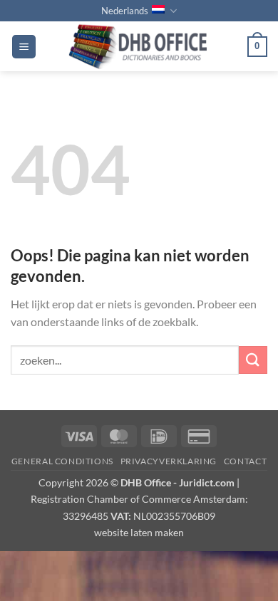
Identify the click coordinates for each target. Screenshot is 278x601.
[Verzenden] (253, 360)
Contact (245, 461)
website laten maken (139, 532)
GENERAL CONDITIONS (62, 461)
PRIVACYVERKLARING (168, 461)
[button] (24, 46)
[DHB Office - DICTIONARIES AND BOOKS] (141, 46)
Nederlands (124, 10)
